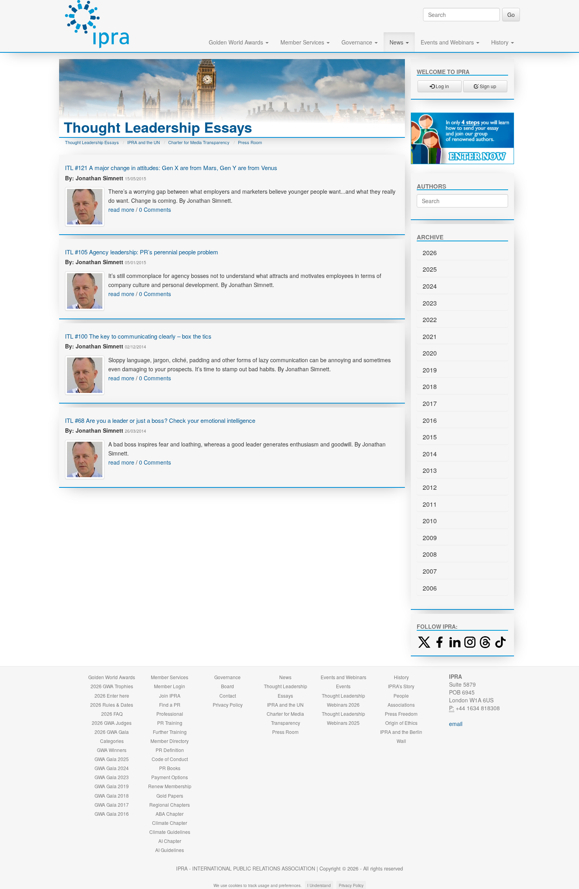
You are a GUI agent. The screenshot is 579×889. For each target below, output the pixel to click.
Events (343, 686)
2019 (430, 369)
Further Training (170, 731)
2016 (430, 420)
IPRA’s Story (401, 686)
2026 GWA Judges (112, 722)
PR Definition (170, 749)
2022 (430, 319)
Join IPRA (169, 695)
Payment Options (169, 777)
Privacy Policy (228, 704)
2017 (430, 403)
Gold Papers (169, 795)
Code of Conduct (170, 759)
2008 (430, 554)
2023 (430, 302)
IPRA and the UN (143, 142)
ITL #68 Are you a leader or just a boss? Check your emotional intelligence (160, 420)
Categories (112, 740)
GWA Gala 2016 (112, 813)
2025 (430, 269)
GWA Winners (111, 749)
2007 (430, 571)
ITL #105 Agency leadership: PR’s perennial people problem (141, 252)
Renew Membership (169, 786)
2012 (430, 487)
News (397, 42)
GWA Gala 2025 (112, 759)
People (401, 695)
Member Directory (169, 740)
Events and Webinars (448, 42)
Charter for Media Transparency (199, 142)
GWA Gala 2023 (112, 777)
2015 (430, 436)
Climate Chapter (169, 822)
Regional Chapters (169, 804)
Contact (227, 695)
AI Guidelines (169, 849)
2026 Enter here (112, 695)
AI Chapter (169, 840)
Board (227, 686)
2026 (430, 252)
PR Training (169, 722)
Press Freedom (401, 713)
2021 (430, 336)
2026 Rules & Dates (111, 704)
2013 (430, 470)
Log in (441, 86)
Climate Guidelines (169, 831)
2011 (430, 504)
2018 (430, 386)
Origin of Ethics (401, 722)
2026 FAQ (111, 713)
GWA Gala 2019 (112, 786)
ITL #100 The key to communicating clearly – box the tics (138, 336)
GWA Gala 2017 (112, 804)
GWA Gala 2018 (112, 795)
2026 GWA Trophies (112, 686)
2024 (430, 286)
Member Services (303, 42)
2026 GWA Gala (112, 731)
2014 (430, 453)
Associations (401, 704)
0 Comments (155, 209)
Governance (357, 42)
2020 (430, 352)
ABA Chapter (170, 813)
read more (121, 209)
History (500, 42)
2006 (430, 588)
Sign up (487, 86)
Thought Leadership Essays (92, 142)
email (455, 724)
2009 (430, 537)
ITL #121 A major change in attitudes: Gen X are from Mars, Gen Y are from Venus (171, 167)
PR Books (169, 768)
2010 (430, 520)
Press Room (250, 142)
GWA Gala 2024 (112, 768)
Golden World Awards (237, 42)
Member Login (169, 686)
